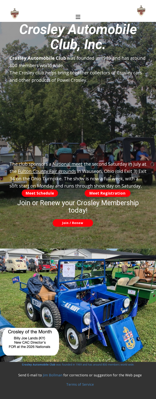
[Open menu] (78, 17)
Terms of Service (80, 384)
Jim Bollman (52, 375)
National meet (68, 164)
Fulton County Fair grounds (47, 171)
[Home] (141, 11)
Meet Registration (107, 193)
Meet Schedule (39, 193)
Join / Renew (72, 223)
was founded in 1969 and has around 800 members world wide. (78, 364)
